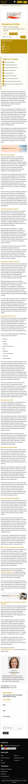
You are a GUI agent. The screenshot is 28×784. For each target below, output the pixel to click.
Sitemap (3, 762)
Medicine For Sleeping (6, 769)
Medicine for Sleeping (14, 595)
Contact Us (17, 760)
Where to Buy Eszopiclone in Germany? (13, 81)
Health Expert (14, 674)
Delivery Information (19, 758)
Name (4, 705)
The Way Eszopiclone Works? (11, 64)
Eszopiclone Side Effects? (10, 70)
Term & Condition (5, 758)
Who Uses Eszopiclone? (10, 62)
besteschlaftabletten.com (7, 572)
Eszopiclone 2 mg (13, 33)
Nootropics (3, 774)
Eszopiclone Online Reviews (10, 75)
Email (4, 710)
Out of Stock (23, 36)
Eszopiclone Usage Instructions (11, 67)
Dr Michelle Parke (14, 672)
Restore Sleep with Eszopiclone (11, 78)
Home (2, 755)
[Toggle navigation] (25, 2)
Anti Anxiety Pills (5, 776)
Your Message (7, 716)
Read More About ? (9, 148)
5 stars (10, 702)
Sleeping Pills (12, 148)
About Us (16, 755)
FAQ (2, 760)
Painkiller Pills (4, 771)
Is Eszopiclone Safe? (9, 73)
